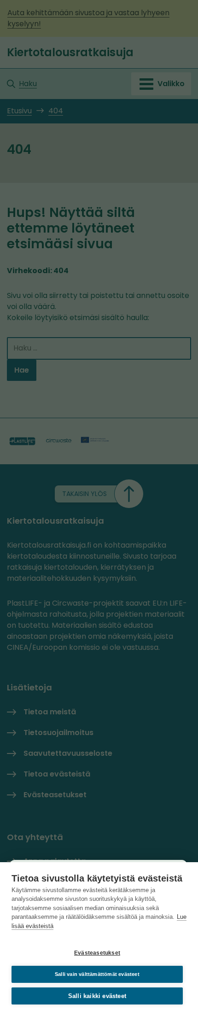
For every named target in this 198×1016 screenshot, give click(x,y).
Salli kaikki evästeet (97, 996)
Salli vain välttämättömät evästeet (97, 974)
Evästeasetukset (97, 953)
